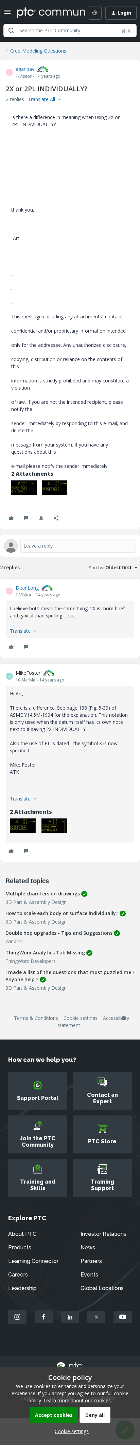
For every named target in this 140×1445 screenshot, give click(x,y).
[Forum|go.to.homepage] (46, 12)
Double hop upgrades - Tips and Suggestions (58, 933)
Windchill (14, 941)
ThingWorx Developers (30, 961)
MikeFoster (28, 673)
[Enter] (11, 30)
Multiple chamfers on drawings (42, 893)
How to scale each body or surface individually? (61, 913)
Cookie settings (81, 1018)
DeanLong (27, 588)
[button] (7, 14)
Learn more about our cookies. (77, 1400)
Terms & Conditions (36, 1018)
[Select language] (95, 13)
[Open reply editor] (70, 546)
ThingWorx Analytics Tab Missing (45, 952)
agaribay (25, 69)
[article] (70, 618)
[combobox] (70, 30)
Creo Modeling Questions (38, 50)
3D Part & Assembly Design (36, 902)
